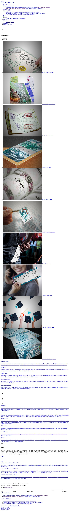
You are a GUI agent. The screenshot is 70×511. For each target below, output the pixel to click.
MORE (2, 456)
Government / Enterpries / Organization (34, 8)
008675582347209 (5, 509)
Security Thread (28, 12)
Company (8, 22)
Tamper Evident (17, 13)
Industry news (15, 18)
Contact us (5, 23)
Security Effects (6, 9)
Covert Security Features (26, 13)
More (2, 461)
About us (5, 19)
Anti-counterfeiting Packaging (43, 7)
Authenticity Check (7, 24)
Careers (12, 22)
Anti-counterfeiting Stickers (12, 7)
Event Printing (22, 8)
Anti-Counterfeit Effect (6, 498)
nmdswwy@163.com (5, 508)
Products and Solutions (5, 492)
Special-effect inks (10, 13)
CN (3, 1)
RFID (33, 14)
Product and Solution (7, 4)
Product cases (9, 18)
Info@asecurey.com (5, 507)
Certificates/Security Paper (24, 7)
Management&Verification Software (14, 14)
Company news (22, 18)
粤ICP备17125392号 (14, 506)
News (4, 15)
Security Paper (35, 12)
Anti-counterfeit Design (27, 14)
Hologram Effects (21, 12)
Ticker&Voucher (33, 7)
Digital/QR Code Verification (38, 13)
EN (1, 1)
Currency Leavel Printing (11, 12)
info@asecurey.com (8, 487)
